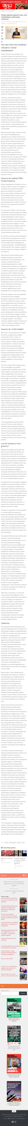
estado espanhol (12, 842)
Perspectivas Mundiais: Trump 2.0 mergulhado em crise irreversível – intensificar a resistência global (9, 932)
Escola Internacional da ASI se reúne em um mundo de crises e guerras (9, 899)
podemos (19, 842)
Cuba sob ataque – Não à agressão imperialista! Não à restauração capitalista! (8, 952)
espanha (6, 842)
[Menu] (26, 2)
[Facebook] (24, 875)
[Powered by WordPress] (9, 1118)
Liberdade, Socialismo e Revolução (11, 2)
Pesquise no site (5, 990)
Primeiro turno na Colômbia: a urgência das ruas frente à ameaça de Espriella (9, 968)
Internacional (10, 11)
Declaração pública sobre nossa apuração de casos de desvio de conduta (13, 947)
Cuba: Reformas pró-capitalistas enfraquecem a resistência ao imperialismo (9, 924)
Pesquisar (23, 993)
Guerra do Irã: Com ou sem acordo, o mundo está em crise (9, 975)
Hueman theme (21, 1118)
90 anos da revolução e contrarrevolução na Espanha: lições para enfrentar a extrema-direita (9, 916)
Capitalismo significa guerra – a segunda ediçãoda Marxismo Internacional (14, 1020)
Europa (3, 11)
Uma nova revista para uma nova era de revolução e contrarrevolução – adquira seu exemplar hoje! (14, 1075)
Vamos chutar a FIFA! (6, 958)
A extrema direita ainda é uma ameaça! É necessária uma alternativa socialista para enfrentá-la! (9, 908)
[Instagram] (26, 875)
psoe (23, 842)
